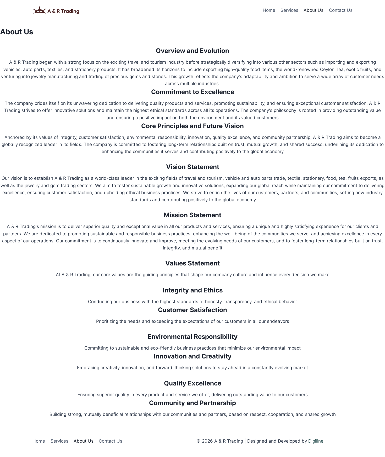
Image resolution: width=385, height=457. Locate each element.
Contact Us (341, 10)
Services (289, 10)
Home (269, 10)
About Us (313, 10)
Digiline (315, 441)
